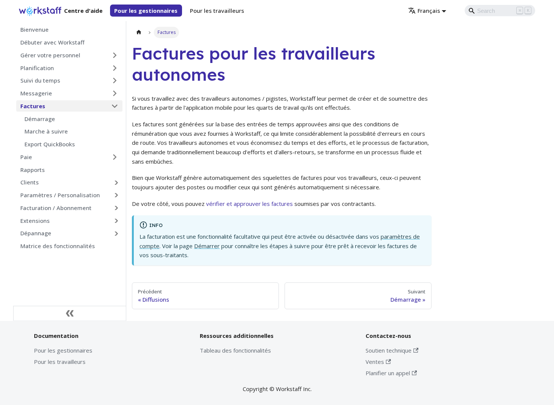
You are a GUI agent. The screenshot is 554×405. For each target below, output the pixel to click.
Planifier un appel (388, 373)
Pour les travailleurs (217, 10)
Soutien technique (389, 350)
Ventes (375, 361)
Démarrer (207, 246)
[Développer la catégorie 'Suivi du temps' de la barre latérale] (114, 80)
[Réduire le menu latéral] (69, 313)
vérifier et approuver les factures (249, 203)
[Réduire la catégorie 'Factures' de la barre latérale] (114, 106)
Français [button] (429, 10)
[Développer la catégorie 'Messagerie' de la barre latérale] (114, 93)
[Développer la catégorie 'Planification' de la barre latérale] (114, 68)
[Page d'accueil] (138, 32)
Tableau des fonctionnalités (235, 350)
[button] (69, 182)
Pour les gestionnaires (146, 10)
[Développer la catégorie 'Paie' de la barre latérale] (114, 157)
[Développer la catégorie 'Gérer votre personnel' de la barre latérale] (114, 55)
